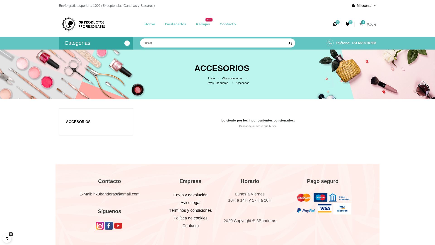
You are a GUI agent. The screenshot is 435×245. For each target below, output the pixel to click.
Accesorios (78, 122)
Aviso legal (190, 202)
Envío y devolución (190, 195)
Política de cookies (191, 218)
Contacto (190, 226)
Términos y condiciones (190, 210)
